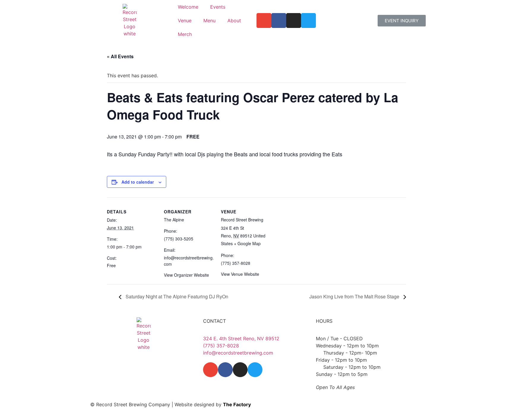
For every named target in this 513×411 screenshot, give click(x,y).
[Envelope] (263, 20)
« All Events (120, 56)
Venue (184, 20)
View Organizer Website (186, 275)
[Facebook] (278, 20)
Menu (209, 20)
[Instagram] (293, 20)
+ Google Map (247, 243)
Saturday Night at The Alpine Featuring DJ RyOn (176, 296)
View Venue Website (240, 274)
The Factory (237, 404)
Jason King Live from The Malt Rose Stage (354, 296)
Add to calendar (137, 182)
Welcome (188, 7)
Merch (185, 34)
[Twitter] (308, 20)
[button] (402, 20)
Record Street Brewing (242, 220)
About (234, 20)
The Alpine (174, 220)
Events (217, 7)
